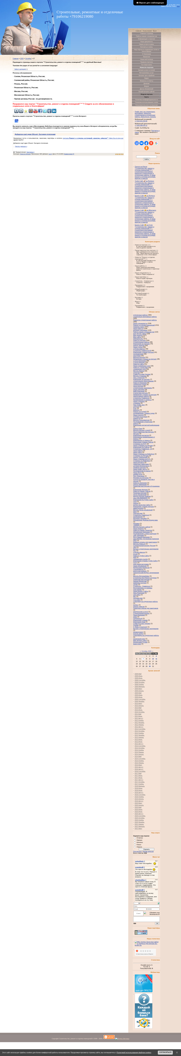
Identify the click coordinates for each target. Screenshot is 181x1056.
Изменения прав (139, 622)
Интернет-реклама (140, 518)
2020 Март (138, 803)
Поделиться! (137, 618)
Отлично (140, 838)
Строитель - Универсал (143, 281)
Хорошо (139, 840)
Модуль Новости (139, 544)
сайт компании (138, 535)
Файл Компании (138, 391)
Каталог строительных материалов (145, 628)
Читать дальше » (21, 146)
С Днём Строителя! (140, 627)
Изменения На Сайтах (141, 447)
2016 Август (139, 769)
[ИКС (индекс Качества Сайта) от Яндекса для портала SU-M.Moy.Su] (147, 945)
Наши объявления (139, 566)
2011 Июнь (138, 716)
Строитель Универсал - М (142, 449)
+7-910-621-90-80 (141, 121)
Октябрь (28, 58)
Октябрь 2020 (146, 651)
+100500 (136, 525)
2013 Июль (138, 741)
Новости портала (25, 154)
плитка (135, 503)
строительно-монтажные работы (145, 316)
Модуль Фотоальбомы (141, 576)
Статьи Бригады (139, 362)
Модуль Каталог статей (141, 430)
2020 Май (138, 807)
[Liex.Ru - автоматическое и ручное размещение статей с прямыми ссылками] (143, 1028)
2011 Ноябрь (139, 720)
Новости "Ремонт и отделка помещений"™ (145, 258)
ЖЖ (134, 557)
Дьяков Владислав (139, 581)
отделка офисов (139, 552)
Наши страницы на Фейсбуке (143, 454)
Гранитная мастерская (141, 579)
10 (153, 659)
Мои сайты (137, 337)
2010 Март (138, 703)
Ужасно (139, 847)
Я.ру (134, 408)
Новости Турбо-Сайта (141, 556)
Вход (155, 31)
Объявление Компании (141, 532)
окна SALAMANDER (140, 498)
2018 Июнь (138, 788)
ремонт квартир (139, 345)
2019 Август (139, 801)
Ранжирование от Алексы (142, 400)
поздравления (138, 354)
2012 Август (139, 727)
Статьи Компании (139, 361)
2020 (22, 58)
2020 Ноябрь (139, 820)
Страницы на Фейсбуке (141, 461)
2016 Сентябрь (140, 771)
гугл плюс (136, 600)
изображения (138, 517)
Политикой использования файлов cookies (134, 1052)
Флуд (137, 301)
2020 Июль (138, 811)
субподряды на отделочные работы (146, 635)
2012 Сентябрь (140, 729)
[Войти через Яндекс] (151, 143)
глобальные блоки (139, 384)
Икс (134, 596)
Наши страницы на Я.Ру (142, 459)
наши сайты (137, 452)
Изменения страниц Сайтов (143, 442)
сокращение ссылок (140, 559)
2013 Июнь (138, 739)
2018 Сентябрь (140, 794)
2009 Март (138, 688)
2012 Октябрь (140, 731)
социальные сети (139, 369)
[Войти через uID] (137, 143)
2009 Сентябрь (140, 699)
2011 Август (139, 718)
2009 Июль (138, 697)
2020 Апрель (139, 805)
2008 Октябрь (140, 682)
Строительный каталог (141, 613)
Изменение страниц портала (143, 506)
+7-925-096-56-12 (141, 125)
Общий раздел (140, 289)
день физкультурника (141, 564)
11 (156, 659)
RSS (178, 6)
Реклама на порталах (141, 478)
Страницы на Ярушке (141, 456)
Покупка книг (138, 513)
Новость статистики (140, 367)
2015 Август (139, 767)
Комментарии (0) (69, 154)
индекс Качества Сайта (141, 505)
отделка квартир (139, 349)
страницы (136, 403)
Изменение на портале (141, 379)
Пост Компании (138, 476)
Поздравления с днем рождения (144, 533)
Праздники (139, 285)
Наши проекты (138, 528)
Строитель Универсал (141, 515)
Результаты (137, 851)
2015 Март (138, 765)
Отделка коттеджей (140, 417)
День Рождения (138, 593)
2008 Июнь (138, 676)
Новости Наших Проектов (142, 530)
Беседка (138, 297)
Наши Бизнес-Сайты (140, 591)
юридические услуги (140, 611)
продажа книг (138, 598)
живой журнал (138, 508)
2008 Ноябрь (139, 684)
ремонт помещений (140, 457)
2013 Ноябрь (139, 750)
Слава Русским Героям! (141, 374)
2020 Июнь (138, 809)
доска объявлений (139, 495)
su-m (50, 154)
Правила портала (139, 467)
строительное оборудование (143, 381)
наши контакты (138, 462)
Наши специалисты (142, 273)
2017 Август (139, 780)
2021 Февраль (140, 826)
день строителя (138, 378)
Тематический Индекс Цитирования (146, 572)
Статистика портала (140, 393)
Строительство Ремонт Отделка (144, 578)
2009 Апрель (139, 691)
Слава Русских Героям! (141, 623)
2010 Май (138, 708)
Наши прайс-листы (140, 469)
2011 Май (138, 714)
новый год (136, 418)
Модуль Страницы (139, 376)
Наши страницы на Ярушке (143, 445)
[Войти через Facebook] (146, 143)
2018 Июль (138, 790)
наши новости (138, 328)
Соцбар (136, 625)
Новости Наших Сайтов (141, 491)
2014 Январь (139, 752)
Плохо (139, 844)
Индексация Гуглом (140, 642)
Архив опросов (148, 851)
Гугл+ (135, 562)
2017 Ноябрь (139, 784)
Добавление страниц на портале (144, 394)
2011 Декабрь (139, 722)
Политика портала (139, 493)
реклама (136, 523)
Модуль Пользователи (141, 420)
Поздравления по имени (142, 471)
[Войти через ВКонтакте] (141, 143)
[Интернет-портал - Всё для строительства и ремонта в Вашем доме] (141, 934)
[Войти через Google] (156, 143)
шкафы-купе (137, 474)
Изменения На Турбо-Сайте (143, 500)
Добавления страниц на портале (144, 359)
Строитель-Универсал (141, 398)
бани (135, 511)
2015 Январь (139, 763)
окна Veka (136, 595)
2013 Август (139, 744)
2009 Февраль (140, 686)
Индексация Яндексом (141, 567)
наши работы (138, 450)
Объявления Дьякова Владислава (145, 520)
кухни (135, 554)
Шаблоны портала (139, 583)
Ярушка (136, 433)
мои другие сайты (139, 333)
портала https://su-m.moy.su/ (93, 138)
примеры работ (138, 327)
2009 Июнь (138, 695)
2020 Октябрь (140, 818)
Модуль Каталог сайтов (141, 527)
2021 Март (138, 828)
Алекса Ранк (137, 428)
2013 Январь (139, 737)
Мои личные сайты (140, 640)
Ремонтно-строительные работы (145, 320)
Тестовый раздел (141, 293)
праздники (137, 355)
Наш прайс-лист (139, 405)
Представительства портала (145, 250)
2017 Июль (138, 778)
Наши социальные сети (141, 366)
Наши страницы (139, 401)
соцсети (136, 406)
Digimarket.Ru (138, 339)
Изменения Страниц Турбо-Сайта (145, 561)
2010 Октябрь (140, 712)
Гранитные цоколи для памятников (145, 608)
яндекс (135, 605)
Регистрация (147, 31)
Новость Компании (140, 483)
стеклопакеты (138, 569)
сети (134, 501)
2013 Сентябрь (140, 746)
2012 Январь (139, 725)
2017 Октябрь (140, 782)
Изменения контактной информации (146, 425)
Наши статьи (138, 347)
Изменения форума (140, 489)
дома (135, 617)
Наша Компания (139, 615)
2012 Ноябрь (139, 733)
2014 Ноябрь (139, 761)
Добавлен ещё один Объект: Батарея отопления (35, 134)
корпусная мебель (139, 571)
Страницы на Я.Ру (139, 444)
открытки (136, 372)
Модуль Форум (138, 371)
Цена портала (138, 386)
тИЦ (134, 547)
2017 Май (138, 773)
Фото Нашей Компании (141, 537)
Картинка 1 (30, 152)
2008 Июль (138, 678)
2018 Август (139, 792)
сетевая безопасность (141, 466)
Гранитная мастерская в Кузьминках (146, 486)
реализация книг (139, 639)
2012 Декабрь (139, 735)
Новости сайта (138, 364)
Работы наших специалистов (143, 332)
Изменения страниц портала (143, 352)
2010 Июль (138, 710)
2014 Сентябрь (140, 758)
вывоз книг (137, 644)
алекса (135, 423)
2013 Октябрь (140, 748)
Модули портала (139, 357)
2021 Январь (139, 824)
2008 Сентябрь (140, 680)
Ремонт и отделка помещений (144, 325)
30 (150, 666)
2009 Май (138, 693)
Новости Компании (140, 383)
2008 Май (138, 674)
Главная (16, 58)
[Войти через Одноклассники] (146, 148)
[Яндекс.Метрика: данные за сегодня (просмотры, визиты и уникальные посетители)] (122, 1039)
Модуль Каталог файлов (142, 496)
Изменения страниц (140, 620)
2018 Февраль (140, 786)
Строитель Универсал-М (142, 350)
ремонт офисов (138, 606)
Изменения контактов (141, 435)
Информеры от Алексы (141, 440)
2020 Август (139, 814)
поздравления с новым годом (143, 413)
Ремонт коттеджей (139, 411)
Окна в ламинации (139, 484)
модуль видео (138, 634)
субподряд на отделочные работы (145, 601)
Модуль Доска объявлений (142, 510)
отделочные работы (140, 315)
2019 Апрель (139, 799)
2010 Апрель (139, 705)
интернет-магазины (140, 330)
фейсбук (136, 410)
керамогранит (138, 632)
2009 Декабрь (139, 701)
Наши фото (137, 472)
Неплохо (140, 842)
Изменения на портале (141, 344)
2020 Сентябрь (140, 816)
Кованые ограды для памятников (145, 542)
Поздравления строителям (142, 422)
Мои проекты (138, 335)
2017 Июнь (138, 775)
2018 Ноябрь (139, 797)
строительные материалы (142, 388)
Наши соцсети (138, 415)
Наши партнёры (140, 277)
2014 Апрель (139, 754)
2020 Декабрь (139, 822)
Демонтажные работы (141, 396)
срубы (135, 584)
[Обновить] (159, 903)
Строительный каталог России (144, 545)
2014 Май (138, 756)
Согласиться (165, 1052)
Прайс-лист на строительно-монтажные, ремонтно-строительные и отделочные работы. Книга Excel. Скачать (145, 114)
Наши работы (140, 266)
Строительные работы (141, 342)
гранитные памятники (141, 464)
